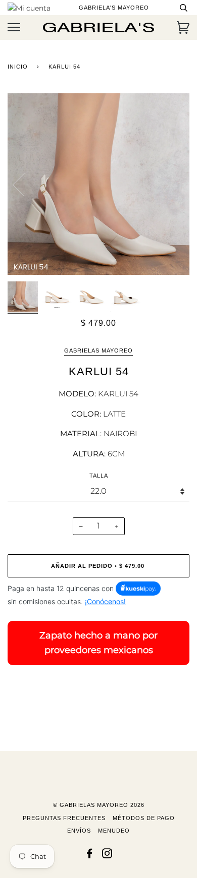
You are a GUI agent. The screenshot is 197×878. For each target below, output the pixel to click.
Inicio (18, 67)
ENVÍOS (79, 831)
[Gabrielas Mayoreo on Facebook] (89, 855)
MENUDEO (114, 831)
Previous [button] (25, 184)
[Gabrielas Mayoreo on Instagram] (107, 855)
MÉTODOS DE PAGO (144, 818)
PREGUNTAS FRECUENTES (64, 818)
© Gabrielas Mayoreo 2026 (98, 805)
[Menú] (14, 27)
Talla (98, 476)
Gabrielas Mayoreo (98, 350)
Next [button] (171, 184)
